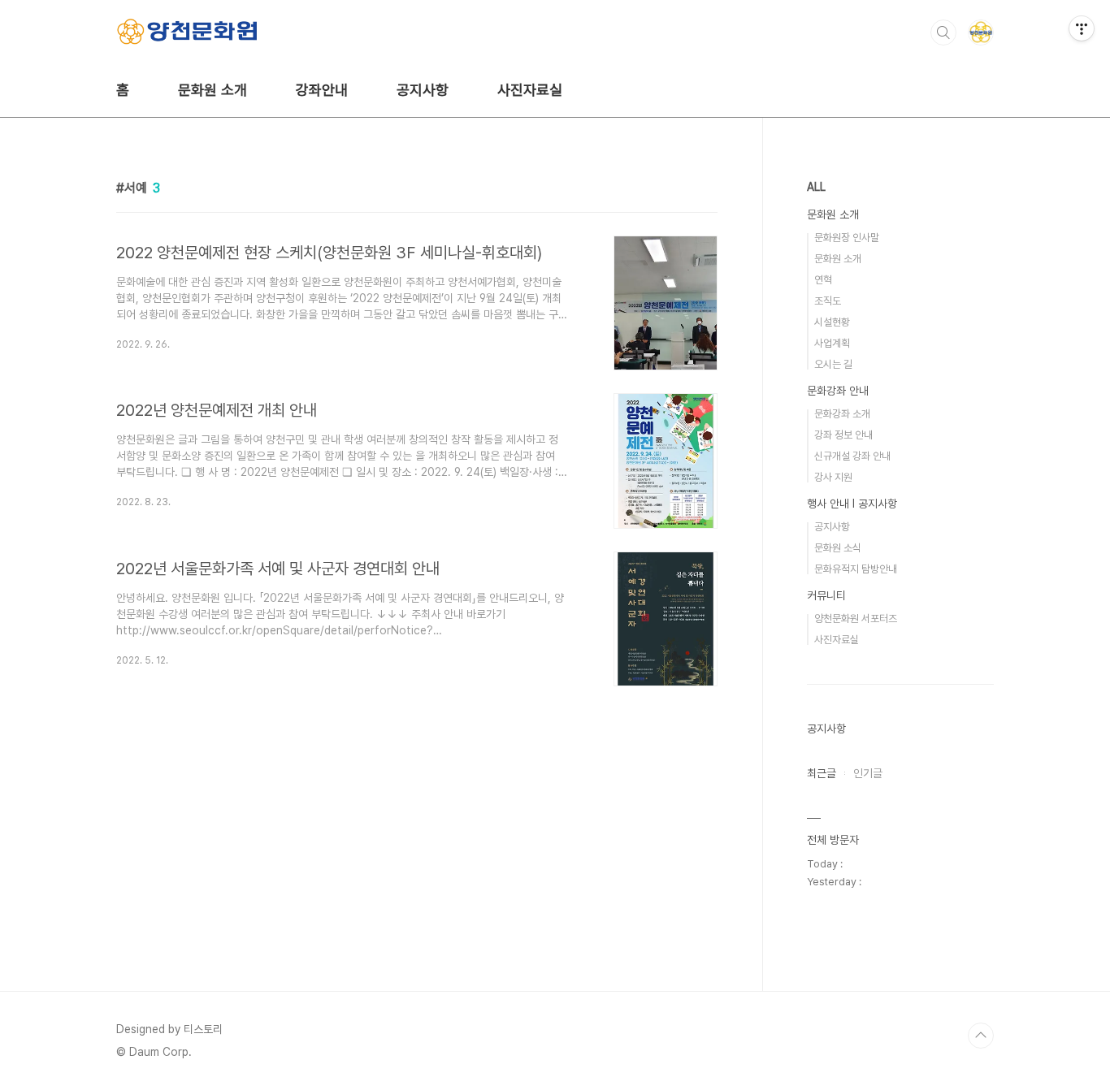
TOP (981, 1036)
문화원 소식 (837, 548)
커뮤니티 (826, 595)
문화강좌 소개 (842, 414)
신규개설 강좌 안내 (852, 456)
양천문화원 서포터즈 (855, 618)
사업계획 (832, 343)
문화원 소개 (212, 89)
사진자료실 (529, 89)
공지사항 (423, 89)
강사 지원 (833, 477)
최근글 (821, 773)
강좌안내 (322, 89)
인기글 (867, 773)
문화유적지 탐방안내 (855, 569)
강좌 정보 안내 (843, 435)
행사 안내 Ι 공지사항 (852, 503)
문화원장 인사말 (846, 237)
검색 (943, 32)
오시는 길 (833, 364)
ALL (816, 186)
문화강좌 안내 (838, 390)
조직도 (827, 301)
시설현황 (832, 322)
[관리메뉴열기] (1081, 28)
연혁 (823, 280)
